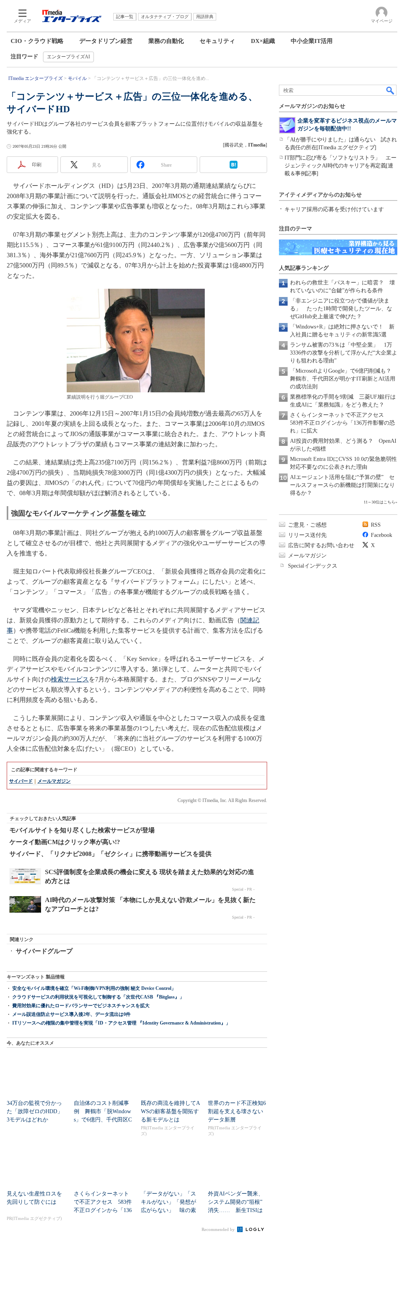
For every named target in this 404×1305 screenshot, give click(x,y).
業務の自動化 (166, 41)
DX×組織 (263, 41)
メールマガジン (54, 781)
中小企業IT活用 (312, 41)
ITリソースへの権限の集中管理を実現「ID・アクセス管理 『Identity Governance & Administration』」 (121, 1023)
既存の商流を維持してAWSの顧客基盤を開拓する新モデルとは (170, 1111)
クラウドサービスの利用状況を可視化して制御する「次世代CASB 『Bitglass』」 (98, 997)
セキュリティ (217, 41)
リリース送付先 (307, 535)
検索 (391, 90)
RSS (376, 525)
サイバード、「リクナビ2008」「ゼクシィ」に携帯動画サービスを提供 (110, 853)
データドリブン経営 (106, 41)
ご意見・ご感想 (307, 525)
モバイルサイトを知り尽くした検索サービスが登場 (82, 830)
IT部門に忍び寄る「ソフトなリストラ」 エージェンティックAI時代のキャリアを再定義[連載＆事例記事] (340, 165)
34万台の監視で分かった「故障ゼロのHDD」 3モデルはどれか (37, 1111)
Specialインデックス (312, 566)
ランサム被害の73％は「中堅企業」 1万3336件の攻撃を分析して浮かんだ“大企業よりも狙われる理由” (343, 353)
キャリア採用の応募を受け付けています (334, 209)
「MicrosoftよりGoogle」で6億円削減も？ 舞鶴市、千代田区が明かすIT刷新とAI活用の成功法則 (343, 379)
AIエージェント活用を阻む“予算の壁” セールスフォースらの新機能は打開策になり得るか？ (342, 485)
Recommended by (219, 1229)
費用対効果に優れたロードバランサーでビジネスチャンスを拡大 (81, 1005)
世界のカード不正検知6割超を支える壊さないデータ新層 (237, 1111)
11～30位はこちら (379, 502)
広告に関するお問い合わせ (321, 545)
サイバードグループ (44, 951)
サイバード (21, 781)
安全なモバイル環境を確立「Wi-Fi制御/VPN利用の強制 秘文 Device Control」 (94, 988)
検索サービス (70, 679)
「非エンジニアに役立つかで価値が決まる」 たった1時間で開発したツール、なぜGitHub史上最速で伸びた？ (341, 308)
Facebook (381, 535)
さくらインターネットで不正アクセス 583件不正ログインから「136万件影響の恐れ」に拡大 (342, 423)
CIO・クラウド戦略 (37, 41)
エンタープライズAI (68, 56)
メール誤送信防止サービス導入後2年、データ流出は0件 (71, 1014)
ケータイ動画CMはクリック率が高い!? (64, 842)
